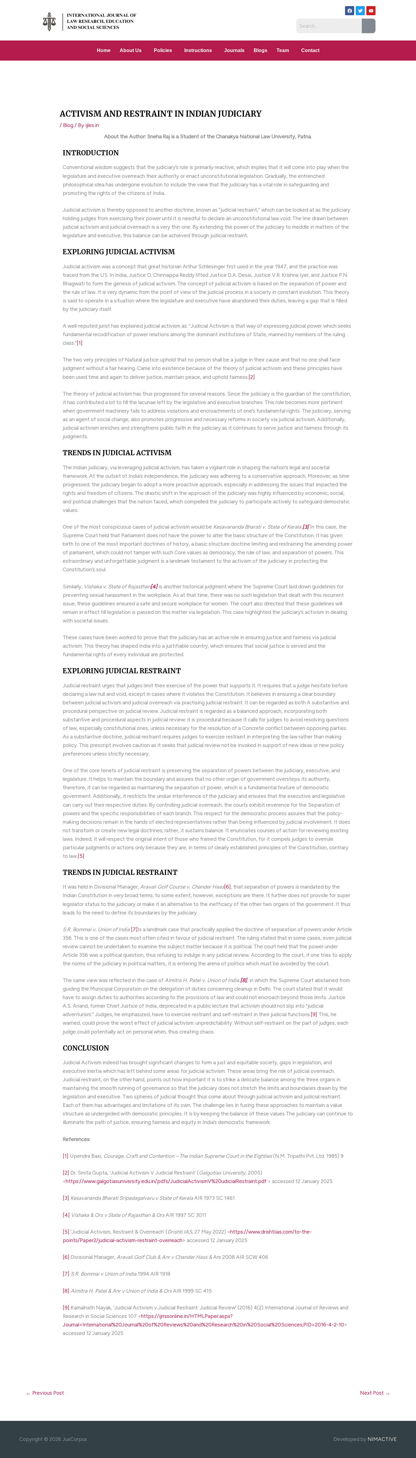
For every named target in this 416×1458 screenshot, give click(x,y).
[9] (314, 1014)
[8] (66, 1291)
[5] (81, 856)
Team (283, 50)
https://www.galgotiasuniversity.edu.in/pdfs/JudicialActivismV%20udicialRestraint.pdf (166, 1181)
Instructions (198, 50)
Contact (310, 50)
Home (104, 50)
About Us (131, 50)
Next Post (375, 1393)
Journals (234, 50)
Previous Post (45, 1393)
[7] (134, 929)
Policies (163, 50)
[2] (252, 377)
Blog (68, 125)
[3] (66, 1198)
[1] (80, 343)
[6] (227, 887)
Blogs (260, 50)
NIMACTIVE (382, 1439)
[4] (66, 1215)
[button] (132, 51)
